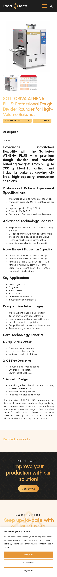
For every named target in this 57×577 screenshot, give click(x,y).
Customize (28, 562)
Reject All (28, 570)
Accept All (28, 554)
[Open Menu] (44, 6)
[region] (28, 552)
